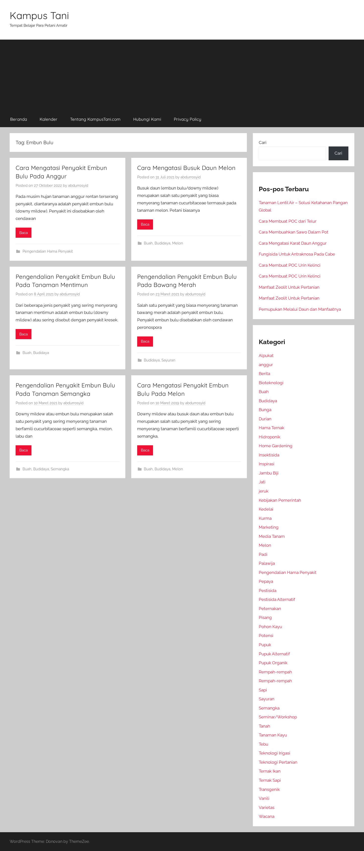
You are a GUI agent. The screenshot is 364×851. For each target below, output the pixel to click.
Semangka (60, 469)
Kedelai (266, 509)
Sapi (263, 689)
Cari (262, 142)
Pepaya (266, 581)
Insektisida (269, 454)
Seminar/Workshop (278, 716)
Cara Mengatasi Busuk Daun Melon (186, 167)
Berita (264, 373)
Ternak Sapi (270, 780)
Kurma (265, 518)
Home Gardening (275, 445)
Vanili (264, 798)
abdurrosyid (78, 185)
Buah (148, 243)
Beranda (18, 119)
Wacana (266, 816)
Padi (263, 554)
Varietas (266, 807)
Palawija (267, 563)
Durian (265, 418)
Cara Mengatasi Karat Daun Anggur (293, 243)
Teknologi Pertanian (278, 762)
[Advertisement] (182, 74)
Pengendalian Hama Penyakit (48, 251)
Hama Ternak (271, 427)
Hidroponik (269, 436)
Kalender (48, 119)
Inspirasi (266, 463)
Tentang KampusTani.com (95, 119)
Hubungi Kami (147, 119)
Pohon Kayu (270, 626)
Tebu (263, 744)
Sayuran (168, 360)
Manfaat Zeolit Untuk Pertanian (289, 287)
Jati (262, 481)
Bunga (265, 409)
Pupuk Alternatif (274, 653)
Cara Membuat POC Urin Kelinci (289, 265)
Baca (23, 233)
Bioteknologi (271, 382)
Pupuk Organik (273, 662)
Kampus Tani (39, 15)
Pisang (265, 617)
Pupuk (265, 644)
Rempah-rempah (275, 671)
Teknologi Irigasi (274, 753)
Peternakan (270, 608)
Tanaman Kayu (273, 735)
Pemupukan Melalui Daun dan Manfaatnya (300, 309)
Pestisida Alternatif (277, 599)
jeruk (263, 491)
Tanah (264, 726)
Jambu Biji (269, 473)
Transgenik (269, 789)
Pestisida (267, 590)
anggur (266, 364)
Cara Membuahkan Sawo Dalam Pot (293, 232)
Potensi (266, 635)
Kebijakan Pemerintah (280, 500)
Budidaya (162, 243)
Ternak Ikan (270, 771)
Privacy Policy (187, 119)
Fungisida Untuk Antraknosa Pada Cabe (297, 254)
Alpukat (266, 355)
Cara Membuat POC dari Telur (287, 221)
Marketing (269, 527)
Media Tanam (272, 536)
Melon (177, 243)
